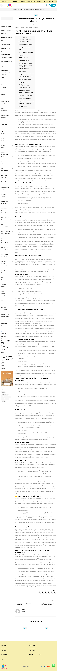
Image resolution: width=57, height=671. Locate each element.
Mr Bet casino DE (4, 247)
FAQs (2, 659)
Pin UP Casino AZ (4, 263)
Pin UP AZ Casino (4, 254)
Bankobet (3, 149)
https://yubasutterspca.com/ (21, 152)
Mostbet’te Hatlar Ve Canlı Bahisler (26, 39)
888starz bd (3, 138)
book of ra (3, 163)
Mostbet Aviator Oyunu (23, 57)
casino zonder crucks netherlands (5, 180)
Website (23, 611)
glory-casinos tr (4, 196)
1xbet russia (3, 126)
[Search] (11, 81)
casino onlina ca (4, 173)
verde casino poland (5, 316)
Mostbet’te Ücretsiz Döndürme (25, 104)
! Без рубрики (3, 87)
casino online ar (4, 175)
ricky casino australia (5, 295)
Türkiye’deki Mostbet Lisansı (24, 50)
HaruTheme (3, 199)
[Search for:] (7, 81)
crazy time (3, 189)
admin (2, 61)
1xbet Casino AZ (4, 113)
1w (1, 92)
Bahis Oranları (21, 55)
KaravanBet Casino (5, 201)
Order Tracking (32, 648)
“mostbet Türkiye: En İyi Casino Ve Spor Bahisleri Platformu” (6, 26)
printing (6, 399)
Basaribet (3, 152)
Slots (2, 300)
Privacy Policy (32, 650)
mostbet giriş (3, 224)
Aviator (2, 140)
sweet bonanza (4, 307)
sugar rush (3, 305)
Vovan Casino (3, 321)
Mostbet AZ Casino (5, 212)
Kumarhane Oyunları (23, 106)
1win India (3, 99)
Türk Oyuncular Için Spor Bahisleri (25, 63)
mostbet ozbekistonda (5, 233)
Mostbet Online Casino (23, 89)
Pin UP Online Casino (5, 268)
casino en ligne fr (4, 170)
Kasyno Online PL (4, 203)
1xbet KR (2, 119)
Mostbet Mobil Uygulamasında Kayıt (26, 76)
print (2, 399)
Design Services (4, 192)
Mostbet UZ (3, 240)
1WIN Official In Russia (5, 101)
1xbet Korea (3, 117)
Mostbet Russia (4, 235)
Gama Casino (3, 194)
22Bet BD (3, 133)
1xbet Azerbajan (4, 110)
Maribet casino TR (4, 208)
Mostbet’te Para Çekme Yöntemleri (26, 44)
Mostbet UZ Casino (5, 242)
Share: (54, 590)
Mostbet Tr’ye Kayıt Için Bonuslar (25, 85)
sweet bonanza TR (4, 309)
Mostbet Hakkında (22, 58)
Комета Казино (4, 323)
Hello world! (25, 631)
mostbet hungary (4, 226)
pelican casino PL (4, 249)
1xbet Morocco (4, 124)
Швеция (2, 325)
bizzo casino (3, 159)
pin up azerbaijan (4, 259)
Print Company (4, 284)
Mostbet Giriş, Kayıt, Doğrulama (25, 77)
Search (2, 15)
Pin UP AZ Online (4, 256)
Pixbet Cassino (4, 275)
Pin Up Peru (3, 270)
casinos (2, 185)
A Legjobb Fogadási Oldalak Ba (8, 342)
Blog (36, 15)
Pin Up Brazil (3, 261)
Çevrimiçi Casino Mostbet (24, 68)
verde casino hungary (5, 314)
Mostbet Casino (4, 215)
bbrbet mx (3, 156)
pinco (2, 272)
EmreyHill (36, 24)
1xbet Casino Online (5, 115)
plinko (2, 277)
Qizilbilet (2, 291)
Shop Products (4, 650)
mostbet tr (3, 238)
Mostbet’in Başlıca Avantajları (24, 90)
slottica (2, 302)
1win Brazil (3, 96)
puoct (2, 288)
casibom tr (3, 166)
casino (2, 168)
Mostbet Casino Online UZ (6, 219)
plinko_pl (2, 282)
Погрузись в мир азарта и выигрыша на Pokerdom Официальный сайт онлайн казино (6, 49)
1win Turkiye (3, 103)
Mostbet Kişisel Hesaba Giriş (24, 87)
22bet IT (2, 136)
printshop (3, 401)
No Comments (45, 24)
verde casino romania (5, 318)
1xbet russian (3, 129)
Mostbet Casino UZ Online (6, 222)
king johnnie (3, 205)
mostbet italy (3, 228)
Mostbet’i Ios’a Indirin (23, 43)
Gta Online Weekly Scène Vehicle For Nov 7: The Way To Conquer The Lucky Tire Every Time (7, 38)
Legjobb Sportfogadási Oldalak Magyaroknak (10, 336)
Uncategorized (4, 312)
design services (5, 394)
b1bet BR (2, 147)
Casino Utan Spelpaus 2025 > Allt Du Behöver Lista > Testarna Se (7, 32)
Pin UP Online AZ (4, 265)
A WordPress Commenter (6, 57)
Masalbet (3, 210)
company (3, 392)
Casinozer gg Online (5, 187)
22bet (2, 131)
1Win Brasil (3, 94)
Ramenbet (3, 293)
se (1, 298)
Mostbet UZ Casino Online (6, 245)
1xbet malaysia (4, 122)
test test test (46, 631)
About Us (3, 648)
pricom (9, 396)
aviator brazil (3, 142)
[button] (1, 5)
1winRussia (3, 108)
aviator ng (3, 145)
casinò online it (4, 177)
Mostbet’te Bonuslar (23, 46)
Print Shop (3, 286)
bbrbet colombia (4, 154)
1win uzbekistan (4, 106)
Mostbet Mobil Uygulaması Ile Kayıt (26, 92)
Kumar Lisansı (21, 93)
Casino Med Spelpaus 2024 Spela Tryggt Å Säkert (6, 43)
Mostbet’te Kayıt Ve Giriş (24, 41)
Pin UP (2, 252)
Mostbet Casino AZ (5, 217)
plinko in (2, 279)
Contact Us (3, 657)
